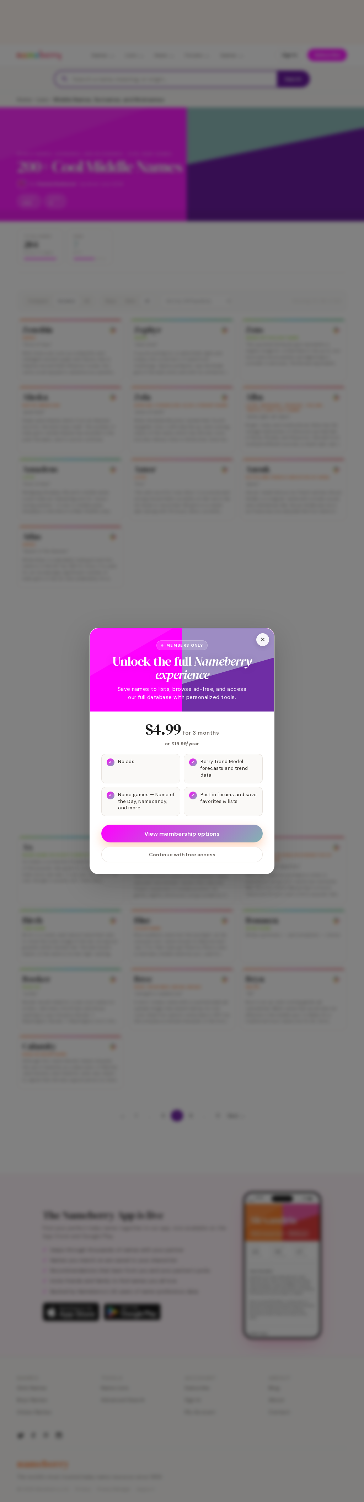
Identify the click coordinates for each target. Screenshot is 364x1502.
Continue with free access (182, 854)
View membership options (182, 833)
